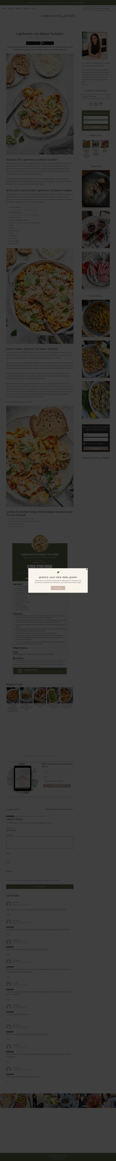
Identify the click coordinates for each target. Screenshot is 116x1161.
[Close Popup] (87, 569)
